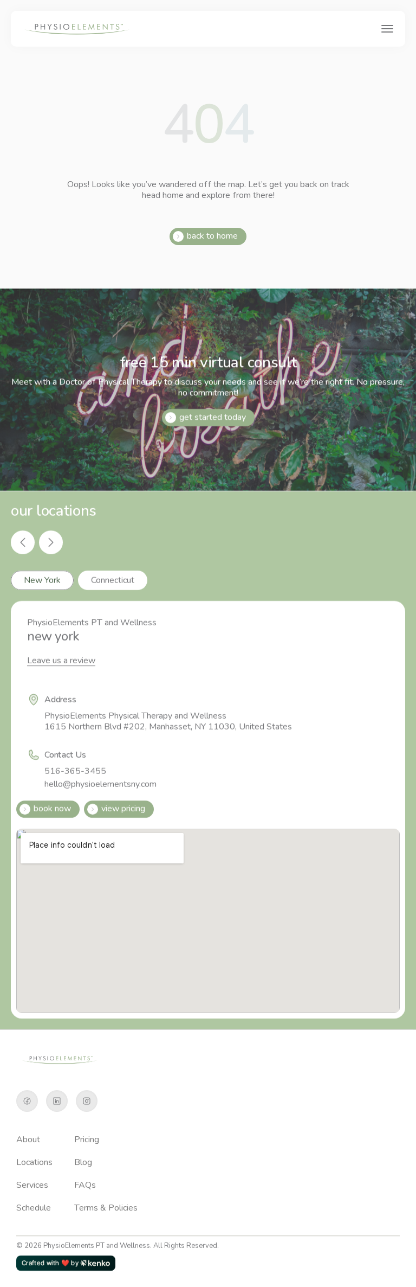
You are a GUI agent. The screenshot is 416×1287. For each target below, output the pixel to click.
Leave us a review (61, 661)
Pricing (86, 1139)
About (28, 1139)
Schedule (33, 1208)
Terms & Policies (106, 1208)
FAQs (85, 1185)
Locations (34, 1162)
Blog (83, 1162)
